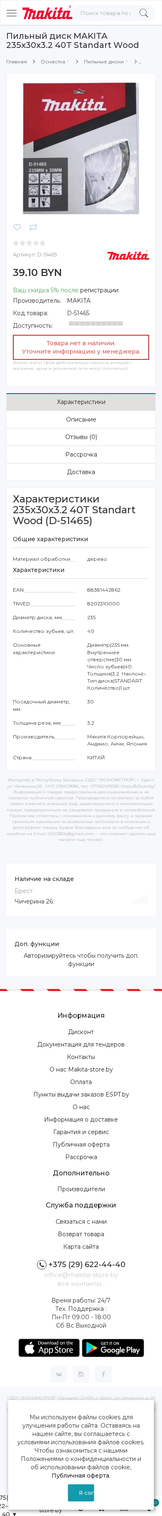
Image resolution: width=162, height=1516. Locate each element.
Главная (16, 61)
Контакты (81, 1057)
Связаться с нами (81, 1221)
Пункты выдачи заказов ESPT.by (81, 1094)
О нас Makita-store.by (81, 1069)
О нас (81, 1107)
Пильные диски (104, 61)
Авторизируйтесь (50, 955)
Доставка (81, 472)
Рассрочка (81, 454)
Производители (81, 1189)
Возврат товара (81, 1234)
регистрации (99, 290)
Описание (81, 419)
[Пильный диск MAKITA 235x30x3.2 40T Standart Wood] (81, 148)
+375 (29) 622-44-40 (87, 1264)
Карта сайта (81, 1246)
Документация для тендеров (81, 1044)
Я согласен (86, 1492)
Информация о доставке (81, 1119)
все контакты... (81, 1284)
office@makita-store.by (81, 1275)
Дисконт (81, 1032)
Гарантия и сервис (81, 1132)
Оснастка (53, 61)
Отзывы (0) (81, 437)
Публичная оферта (81, 1144)
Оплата (81, 1082)
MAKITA (79, 300)
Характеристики (81, 402)
